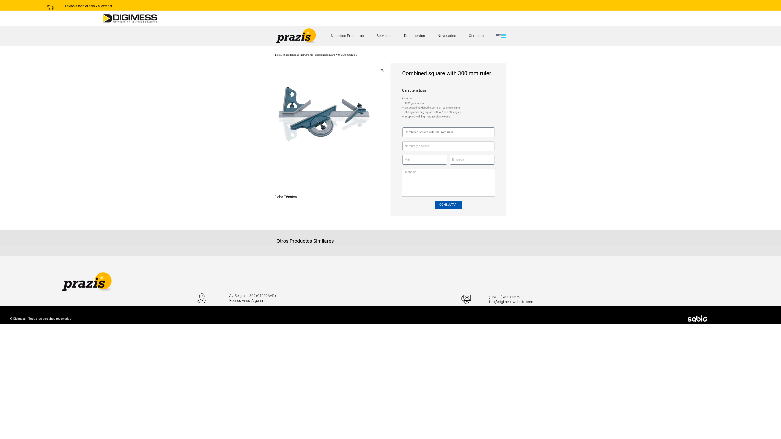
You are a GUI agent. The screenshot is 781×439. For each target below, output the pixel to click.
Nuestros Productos (347, 36)
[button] (382, 71)
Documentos (414, 36)
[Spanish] (503, 35)
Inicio (278, 54)
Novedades (447, 36)
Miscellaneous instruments (298, 54)
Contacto (476, 36)
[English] (498, 35)
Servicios (384, 36)
